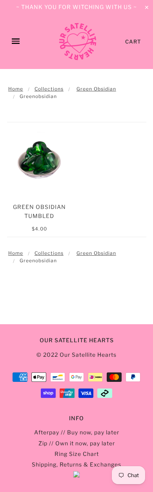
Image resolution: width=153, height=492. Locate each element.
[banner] (77, 41)
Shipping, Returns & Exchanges (76, 464)
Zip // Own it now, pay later (76, 443)
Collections (49, 89)
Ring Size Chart (77, 453)
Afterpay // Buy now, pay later (76, 432)
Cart (133, 41)
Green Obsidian (96, 89)
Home (15, 89)
